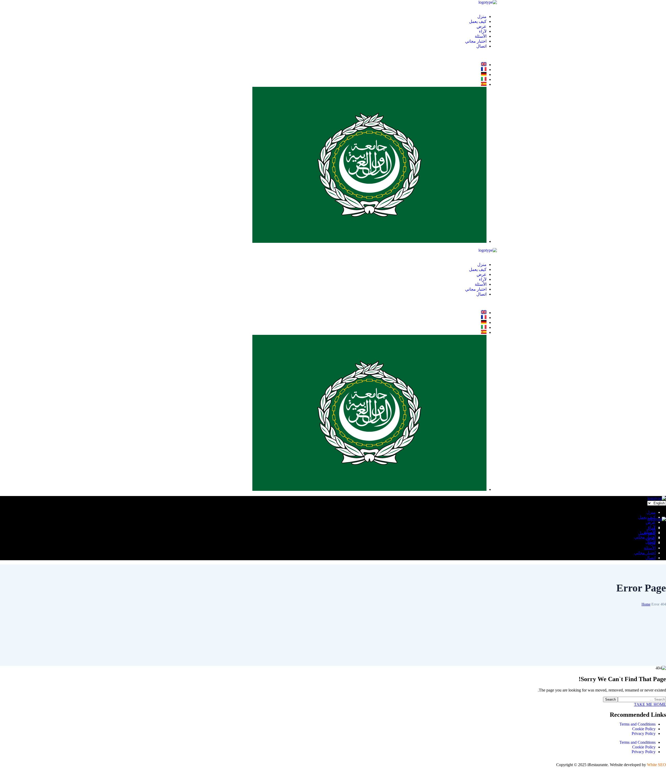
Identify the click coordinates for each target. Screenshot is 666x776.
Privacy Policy (644, 733)
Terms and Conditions (637, 724)
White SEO (656, 764)
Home (646, 604)
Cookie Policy (644, 729)
